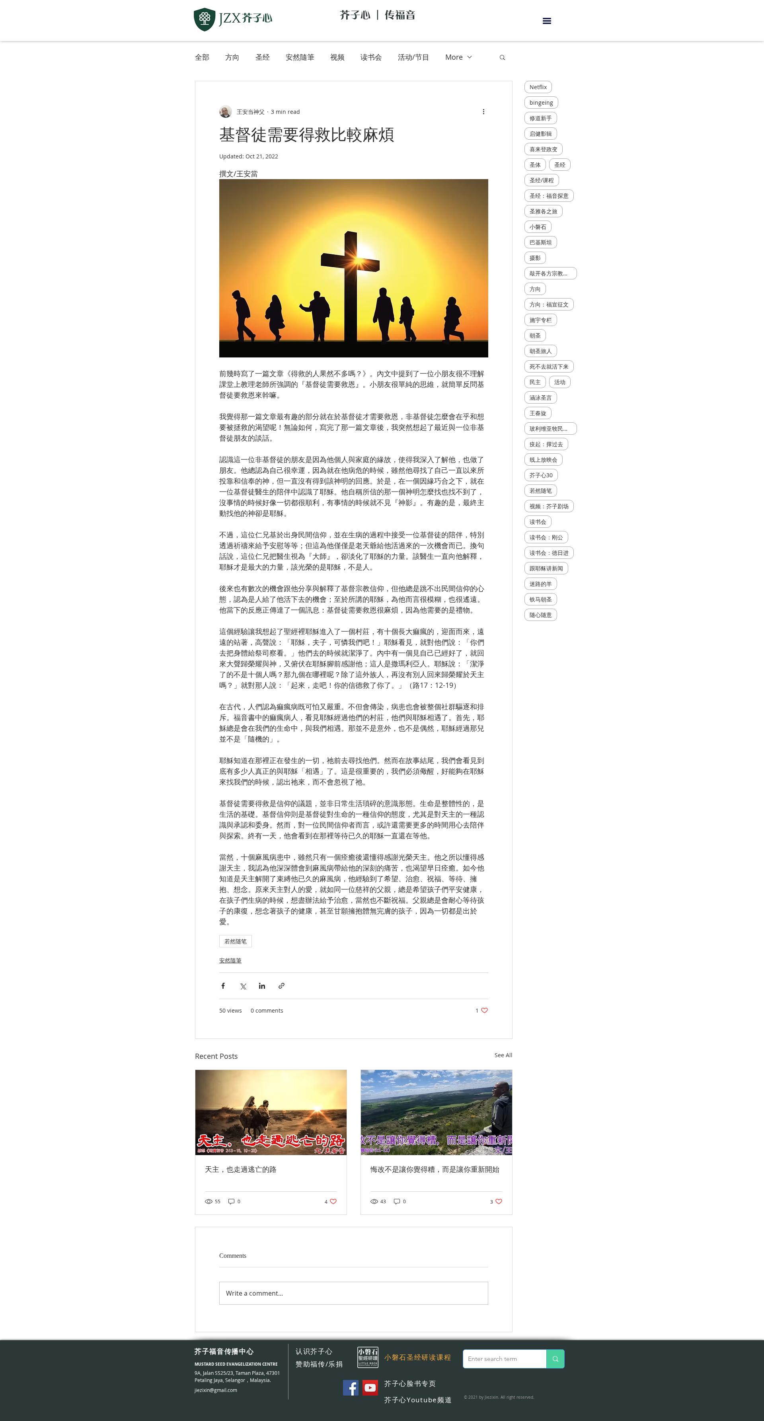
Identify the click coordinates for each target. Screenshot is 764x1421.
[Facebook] (351, 1388)
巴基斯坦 (541, 242)
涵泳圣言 (541, 397)
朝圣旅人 (541, 351)
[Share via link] (281, 986)
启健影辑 (541, 133)
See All (504, 1055)
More (454, 57)
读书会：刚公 (546, 537)
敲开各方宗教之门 (552, 273)
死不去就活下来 (549, 366)
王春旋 (538, 413)
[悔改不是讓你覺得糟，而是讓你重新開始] (436, 1112)
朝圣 (535, 335)
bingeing (541, 102)
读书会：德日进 (549, 552)
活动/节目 (413, 57)
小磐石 (538, 226)
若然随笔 (235, 941)
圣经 (262, 57)
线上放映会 (543, 459)
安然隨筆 (300, 57)
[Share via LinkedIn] (262, 986)
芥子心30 (541, 475)
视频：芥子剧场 (549, 506)
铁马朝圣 (541, 599)
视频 (337, 57)
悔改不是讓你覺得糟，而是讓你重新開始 (434, 1169)
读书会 (371, 57)
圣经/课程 (542, 180)
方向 (232, 57)
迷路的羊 (541, 584)
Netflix (538, 87)
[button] (547, 21)
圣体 (535, 164)
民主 (535, 382)
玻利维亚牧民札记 (552, 428)
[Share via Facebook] (223, 986)
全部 (202, 57)
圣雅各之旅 (543, 211)
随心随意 (541, 615)
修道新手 (541, 118)
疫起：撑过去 (546, 444)
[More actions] (483, 111)
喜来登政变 (543, 149)
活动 (559, 382)
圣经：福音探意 (549, 195)
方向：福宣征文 (549, 304)
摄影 (535, 258)
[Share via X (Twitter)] (242, 986)
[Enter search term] (555, 1359)
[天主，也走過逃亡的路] (271, 1112)
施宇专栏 (541, 320)
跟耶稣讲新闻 (546, 568)
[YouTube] (370, 1388)
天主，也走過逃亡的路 (241, 1169)
